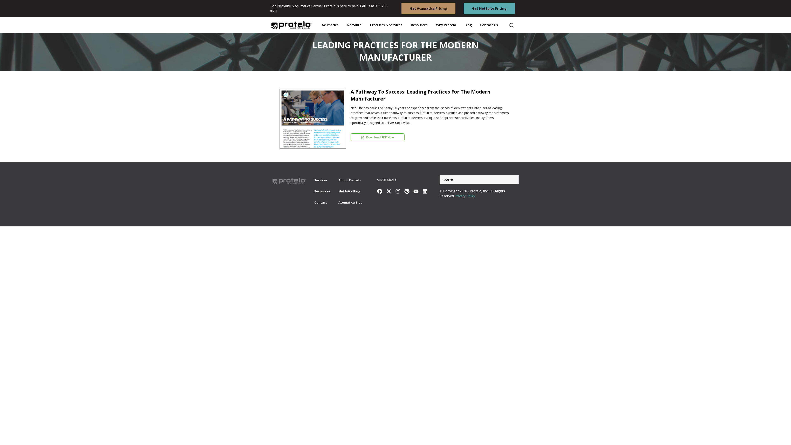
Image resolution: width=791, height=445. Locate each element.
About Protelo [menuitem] (349, 180)
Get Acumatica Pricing (428, 8)
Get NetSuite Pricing (489, 8)
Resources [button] (419, 25)
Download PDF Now (379, 137)
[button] (419, 25)
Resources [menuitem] (322, 191)
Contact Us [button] (489, 25)
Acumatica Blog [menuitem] (350, 202)
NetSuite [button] (354, 25)
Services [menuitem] (320, 180)
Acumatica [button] (330, 25)
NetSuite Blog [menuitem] (349, 191)
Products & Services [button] (386, 25)
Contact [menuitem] (320, 202)
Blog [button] (468, 25)
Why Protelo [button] (446, 25)
